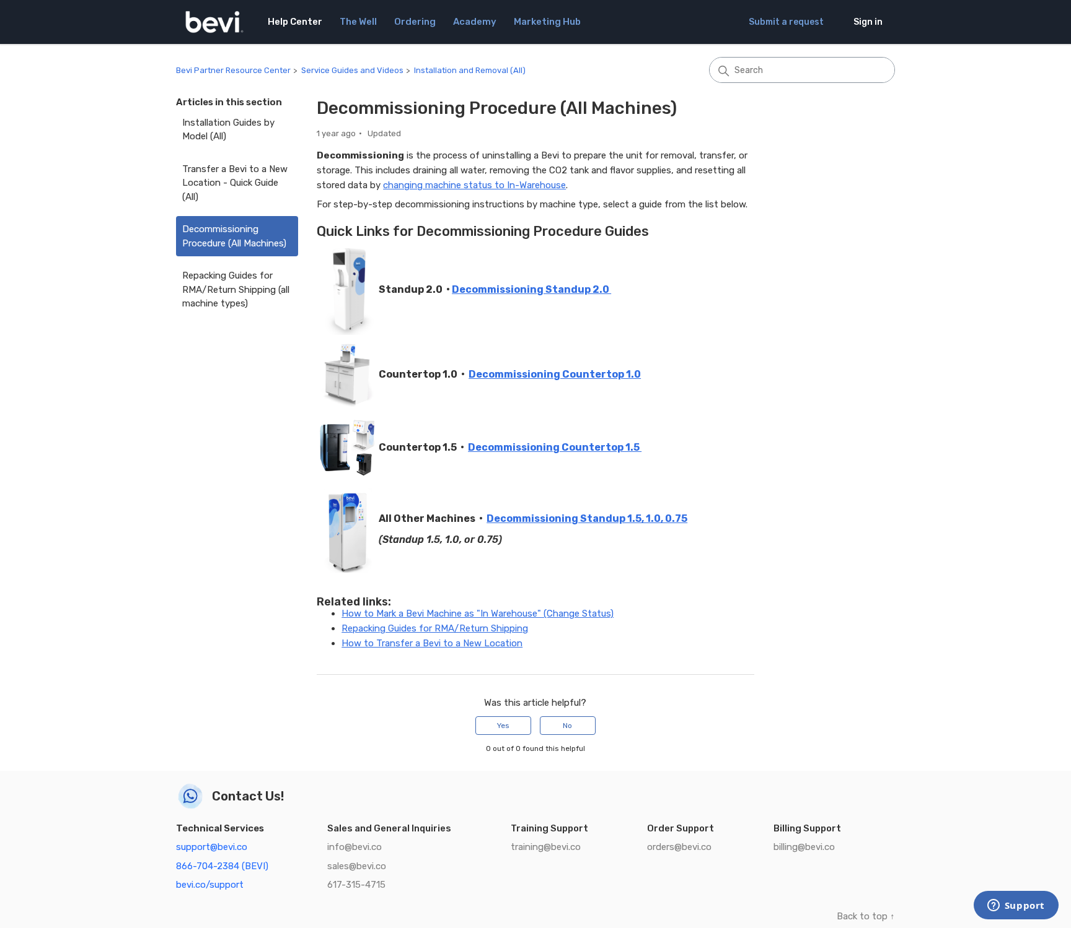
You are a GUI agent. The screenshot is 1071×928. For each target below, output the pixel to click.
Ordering (415, 21)
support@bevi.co (211, 846)
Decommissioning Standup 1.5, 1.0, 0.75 (587, 518)
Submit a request (786, 22)
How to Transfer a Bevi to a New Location (432, 643)
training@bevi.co (546, 846)
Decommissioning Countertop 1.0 (555, 374)
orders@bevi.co (679, 846)
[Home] (214, 22)
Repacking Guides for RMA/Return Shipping (435, 628)
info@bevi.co (354, 846)
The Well (358, 21)
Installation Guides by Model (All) (228, 129)
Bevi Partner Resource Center (233, 70)
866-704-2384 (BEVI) (222, 866)
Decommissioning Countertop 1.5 (554, 447)
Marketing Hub (547, 21)
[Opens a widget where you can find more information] (1016, 906)
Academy (474, 21)
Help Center (295, 21)
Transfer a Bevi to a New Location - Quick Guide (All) (235, 182)
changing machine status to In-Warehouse (474, 185)
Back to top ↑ (866, 916)
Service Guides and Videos (352, 70)
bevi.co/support (210, 884)
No (567, 725)
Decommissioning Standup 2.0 (531, 289)
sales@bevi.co (356, 866)
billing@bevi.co (804, 846)
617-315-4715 (356, 884)
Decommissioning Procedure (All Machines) (234, 236)
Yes (503, 725)
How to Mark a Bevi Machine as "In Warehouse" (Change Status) (478, 613)
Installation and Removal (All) (470, 70)
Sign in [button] (868, 22)
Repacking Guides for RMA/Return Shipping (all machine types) (235, 289)
